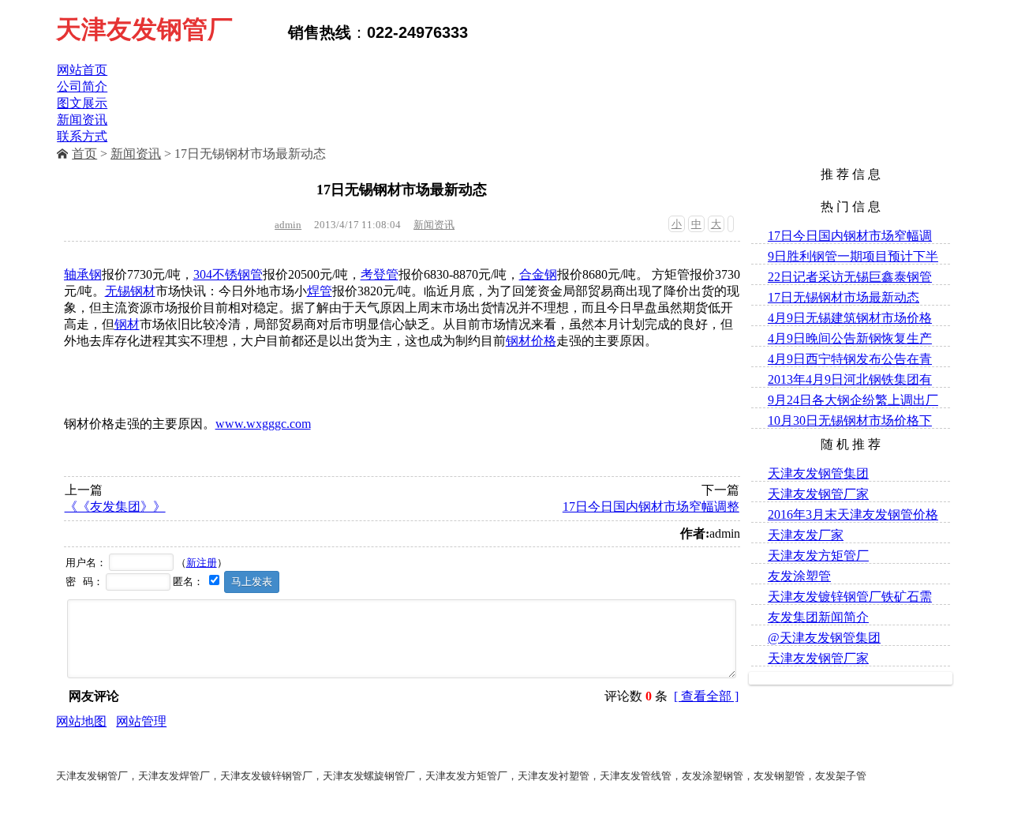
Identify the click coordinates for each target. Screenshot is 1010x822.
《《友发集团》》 (115, 506)
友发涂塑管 (799, 576)
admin (288, 225)
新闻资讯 (135, 153)
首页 (84, 153)
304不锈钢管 (228, 274)
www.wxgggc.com (263, 423)
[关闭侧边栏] (731, 224)
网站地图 (81, 721)
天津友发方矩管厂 (818, 555)
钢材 (127, 324)
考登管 (379, 274)
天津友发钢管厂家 (818, 494)
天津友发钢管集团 (818, 473)
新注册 (201, 563)
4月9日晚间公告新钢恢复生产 (850, 338)
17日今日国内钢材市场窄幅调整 (651, 506)
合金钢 (538, 274)
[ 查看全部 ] (706, 696)
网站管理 (141, 721)
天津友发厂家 (806, 535)
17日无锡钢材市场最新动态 (843, 297)
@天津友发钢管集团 (824, 637)
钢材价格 (531, 340)
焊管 (319, 291)
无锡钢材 (130, 291)
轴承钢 (83, 274)
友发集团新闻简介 (818, 617)
